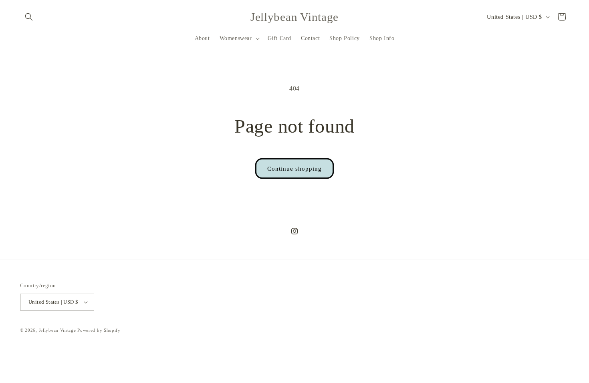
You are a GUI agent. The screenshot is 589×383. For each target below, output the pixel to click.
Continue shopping (294, 168)
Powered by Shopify (99, 330)
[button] (29, 17)
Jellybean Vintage (57, 330)
